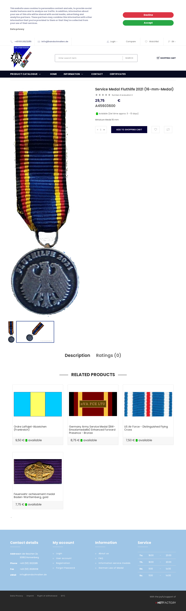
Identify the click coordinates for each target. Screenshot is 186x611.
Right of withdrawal (47, 596)
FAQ (101, 558)
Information (72, 74)
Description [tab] (77, 355)
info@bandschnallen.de (54, 41)
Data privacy (17, 29)
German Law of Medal (111, 567)
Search (129, 58)
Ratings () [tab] (108, 355)
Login (113, 41)
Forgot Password (65, 567)
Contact (97, 74)
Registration (63, 563)
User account (64, 558)
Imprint (30, 596)
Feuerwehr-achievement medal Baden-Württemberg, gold (34, 495)
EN (173, 41)
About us (104, 553)
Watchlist (154, 41)
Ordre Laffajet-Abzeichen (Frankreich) (30, 428)
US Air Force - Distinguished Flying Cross (146, 428)
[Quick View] (49, 416)
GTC (63, 596)
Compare (131, 41)
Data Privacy (16, 596)
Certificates (118, 74)
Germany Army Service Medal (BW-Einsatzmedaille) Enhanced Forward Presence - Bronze (92, 430)
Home (53, 74)
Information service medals (114, 563)
